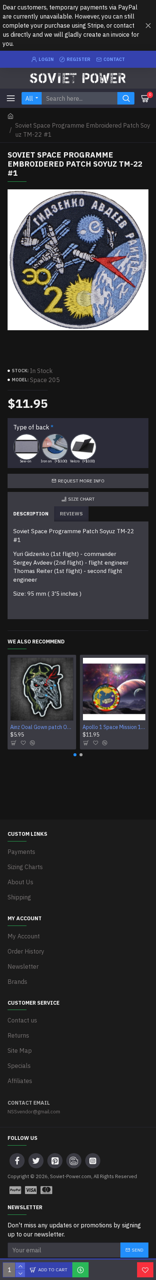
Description (30, 513)
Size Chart (81, 499)
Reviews (71, 513)
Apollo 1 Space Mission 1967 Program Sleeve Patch (114, 727)
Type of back (31, 427)
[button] (74, 754)
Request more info (81, 481)
